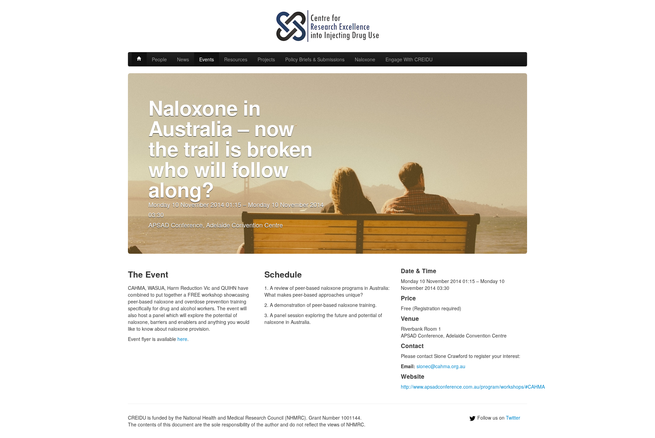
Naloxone (365, 59)
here (182, 338)
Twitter (513, 417)
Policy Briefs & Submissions (315, 59)
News (183, 59)
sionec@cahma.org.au (441, 366)
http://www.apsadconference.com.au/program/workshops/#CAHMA (473, 386)
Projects (266, 59)
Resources (235, 59)
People (159, 59)
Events (206, 59)
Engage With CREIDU (409, 59)
